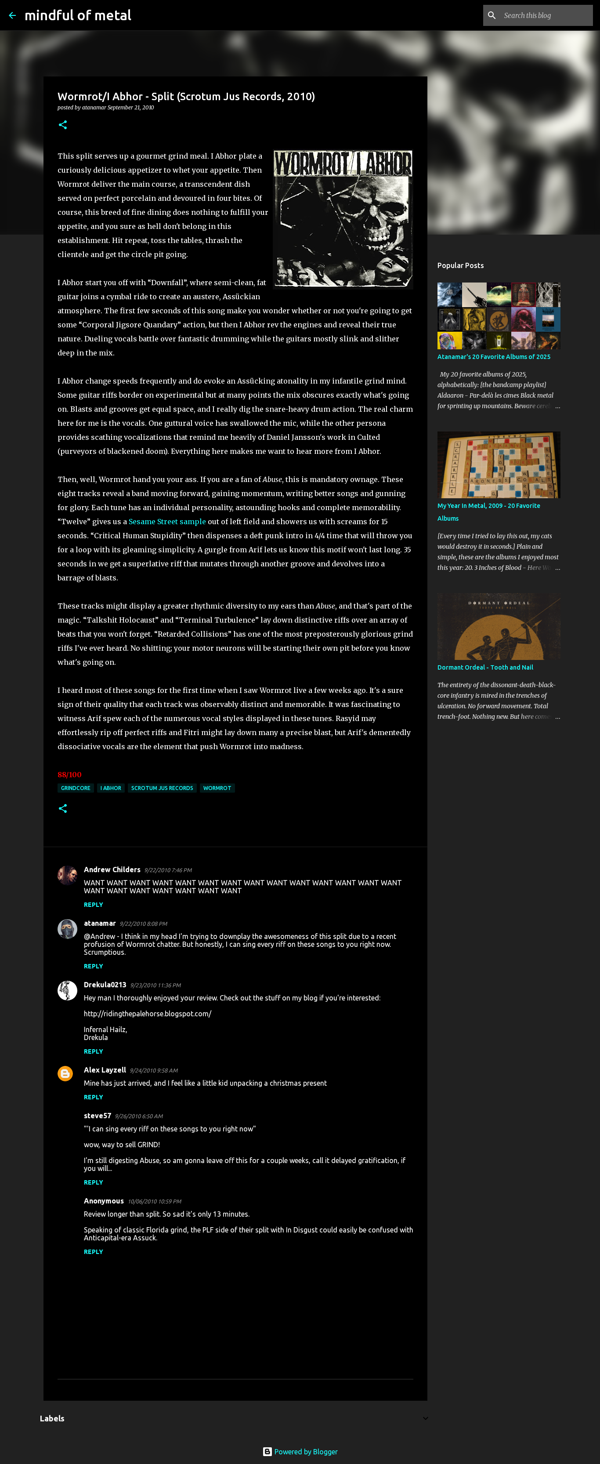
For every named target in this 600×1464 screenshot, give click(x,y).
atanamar (100, 923)
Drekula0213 (105, 985)
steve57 (97, 1116)
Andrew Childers (112, 869)
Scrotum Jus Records (162, 788)
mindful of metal (78, 15)
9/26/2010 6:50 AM (139, 1116)
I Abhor (111, 788)
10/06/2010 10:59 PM (154, 1201)
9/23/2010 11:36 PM (155, 985)
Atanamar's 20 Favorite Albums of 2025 (493, 356)
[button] (63, 125)
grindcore (75, 788)
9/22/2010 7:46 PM (168, 870)
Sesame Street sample (167, 521)
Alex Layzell (105, 1070)
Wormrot (217, 788)
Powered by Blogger (305, 1452)
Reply (93, 904)
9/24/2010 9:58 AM (153, 1070)
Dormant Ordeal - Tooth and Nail (485, 667)
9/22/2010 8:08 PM (143, 923)
